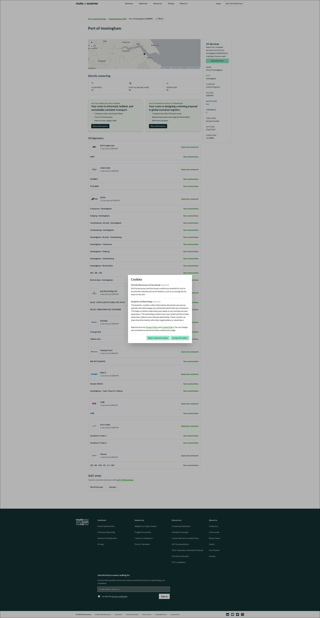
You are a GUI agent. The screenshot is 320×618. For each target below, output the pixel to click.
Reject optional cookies (158, 338)
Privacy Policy (152, 327)
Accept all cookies (179, 338)
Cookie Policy (168, 327)
